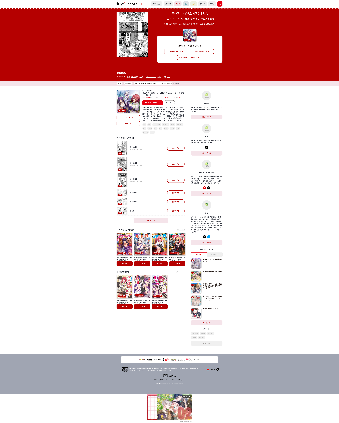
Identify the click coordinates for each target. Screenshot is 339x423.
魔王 (155, 128)
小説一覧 (128, 123)
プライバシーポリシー (170, 380)
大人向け (194, 337)
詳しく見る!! (207, 117)
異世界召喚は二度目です (211, 308)
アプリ (212, 4)
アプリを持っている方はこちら (189, 57)
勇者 (144, 124)
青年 (149, 124)
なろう (166, 128)
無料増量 (168, 4)
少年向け (203, 333)
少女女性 (193, 3)
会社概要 (161, 380)
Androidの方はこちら (202, 51)
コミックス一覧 (128, 117)
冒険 (178, 128)
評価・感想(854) (153, 102)
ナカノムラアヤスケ (151, 77)
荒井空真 (133, 77)
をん (168, 77)
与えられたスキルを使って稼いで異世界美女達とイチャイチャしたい (212, 298)
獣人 (160, 128)
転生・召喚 (195, 333)
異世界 (178, 4)
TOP (155, 380)
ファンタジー (156, 124)
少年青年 (186, 3)
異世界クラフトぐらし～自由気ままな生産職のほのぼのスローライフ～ (212, 286)
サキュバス (165, 124)
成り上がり (179, 124)
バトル (172, 128)
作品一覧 (202, 4)
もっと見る (206, 322)
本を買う (124, 263)
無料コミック (156, 4)
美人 (144, 128)
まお (140, 77)
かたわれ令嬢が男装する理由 (212, 271)
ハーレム (145, 132)
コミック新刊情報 (125, 229)
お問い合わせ (181, 380)
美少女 (172, 124)
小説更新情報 (123, 272)
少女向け (201, 337)
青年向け (210, 333)
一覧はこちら (151, 220)
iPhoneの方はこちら (176, 51)
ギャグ (152, 132)
